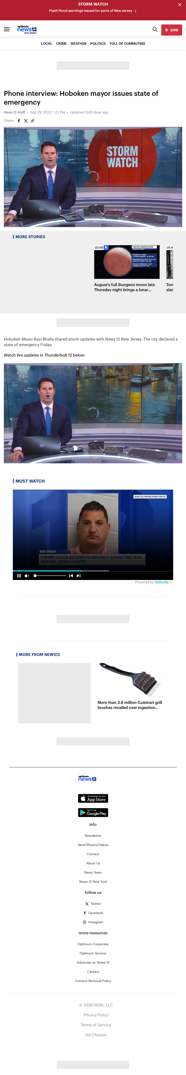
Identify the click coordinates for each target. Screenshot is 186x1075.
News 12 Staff (14, 112)
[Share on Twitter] (26, 121)
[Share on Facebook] (19, 121)
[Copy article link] (32, 121)
